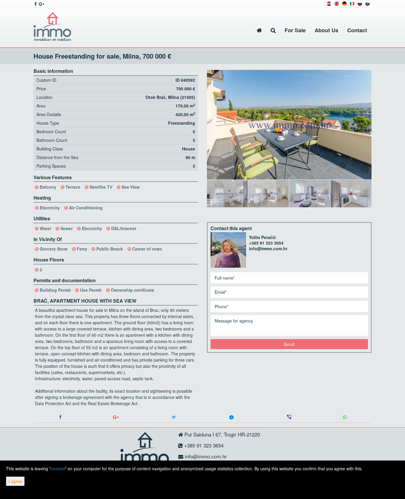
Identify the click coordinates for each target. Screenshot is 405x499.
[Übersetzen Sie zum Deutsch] (344, 3)
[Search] (273, 30)
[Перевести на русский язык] (360, 3)
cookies (58, 468)
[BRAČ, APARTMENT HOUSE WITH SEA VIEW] (289, 124)
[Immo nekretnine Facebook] (35, 4)
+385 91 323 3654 (266, 243)
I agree (15, 481)
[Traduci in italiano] (352, 3)
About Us (326, 30)
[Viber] (289, 417)
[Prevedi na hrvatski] (329, 3)
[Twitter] (174, 417)
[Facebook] (60, 417)
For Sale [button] (295, 30)
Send (289, 344)
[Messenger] (231, 417)
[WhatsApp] (344, 417)
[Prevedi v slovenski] (367, 3)
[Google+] (116, 417)
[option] (227, 193)
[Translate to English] (336, 3)
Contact (357, 30)
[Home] (259, 30)
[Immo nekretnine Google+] (41, 4)
